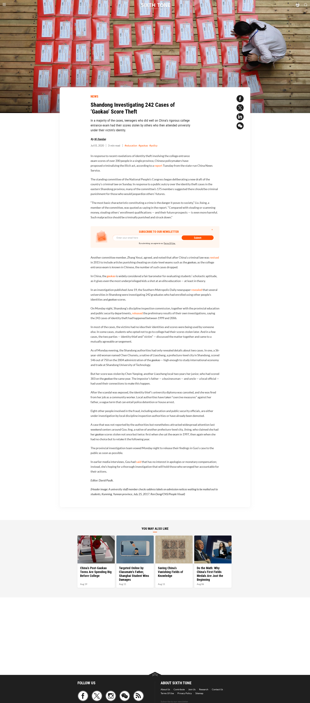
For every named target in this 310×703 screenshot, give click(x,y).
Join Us (192, 689)
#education (131, 145)
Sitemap (199, 693)
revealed (196, 290)
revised (214, 257)
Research (203, 689)
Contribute (179, 689)
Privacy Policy (184, 693)
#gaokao (143, 145)
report (158, 165)
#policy (153, 145)
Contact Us (217, 689)
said (138, 461)
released (137, 313)
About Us (165, 689)
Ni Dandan (100, 139)
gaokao (111, 276)
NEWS (94, 96)
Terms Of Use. (170, 243)
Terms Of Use (167, 693)
